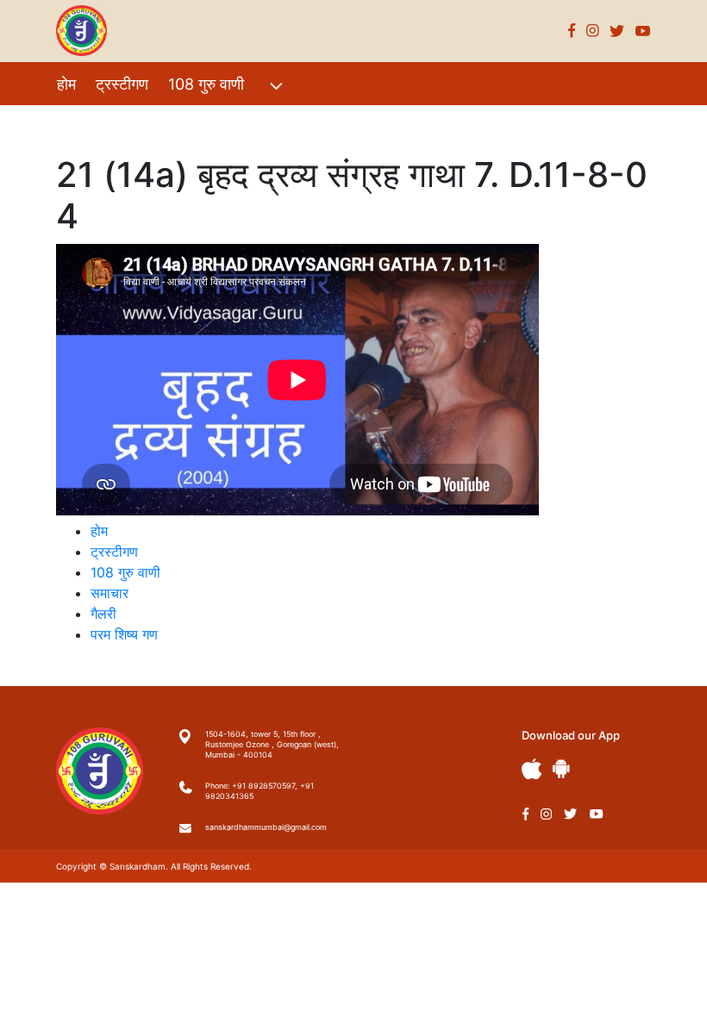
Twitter (617, 30)
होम (66, 84)
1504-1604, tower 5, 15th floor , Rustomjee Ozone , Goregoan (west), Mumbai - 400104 (272, 744)
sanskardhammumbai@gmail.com (266, 827)
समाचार (109, 593)
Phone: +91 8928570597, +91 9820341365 (259, 791)
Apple (532, 769)
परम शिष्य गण (285, 121)
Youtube (643, 30)
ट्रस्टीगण (122, 84)
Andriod (561, 768)
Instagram (592, 30)
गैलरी (214, 121)
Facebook (572, 30)
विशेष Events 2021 (118, 121)
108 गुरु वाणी (206, 84)
